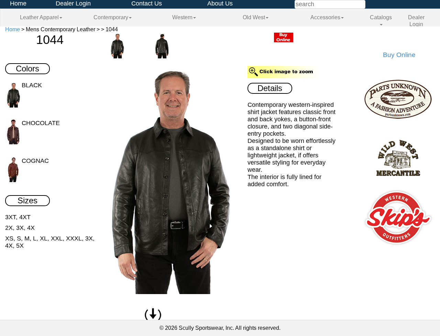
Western (182, 17)
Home (18, 3)
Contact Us (146, 3)
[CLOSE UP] (169, 177)
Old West (254, 17)
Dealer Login (73, 3)
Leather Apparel (39, 17)
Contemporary (111, 17)
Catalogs (381, 17)
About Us (220, 3)
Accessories (325, 17)
